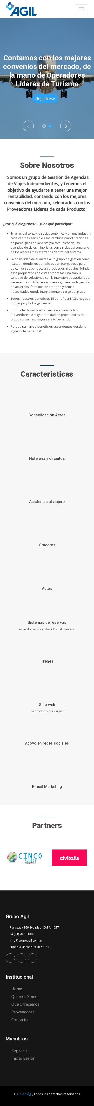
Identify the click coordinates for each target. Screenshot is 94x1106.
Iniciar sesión (23, 1058)
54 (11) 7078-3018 (22, 934)
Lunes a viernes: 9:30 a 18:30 (30, 947)
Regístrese (30, 98)
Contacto (19, 1019)
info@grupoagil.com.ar (26, 940)
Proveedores (22, 1012)
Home (16, 988)
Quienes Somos (25, 996)
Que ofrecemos (25, 1004)
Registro (19, 1050)
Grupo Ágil (24, 1094)
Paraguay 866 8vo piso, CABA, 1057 (34, 927)
